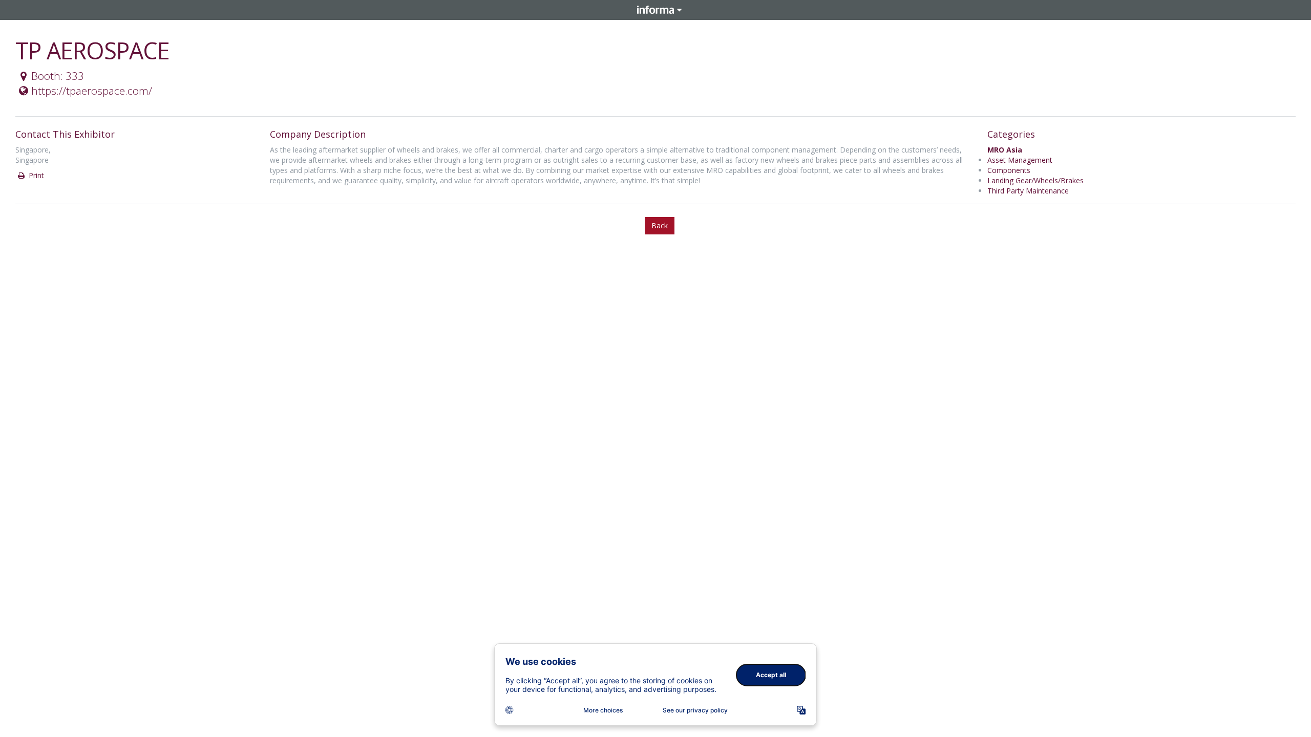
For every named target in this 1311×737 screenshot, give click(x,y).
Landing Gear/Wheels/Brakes (1035, 180)
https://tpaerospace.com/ (91, 90)
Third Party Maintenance (1028, 191)
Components (1008, 170)
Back (659, 225)
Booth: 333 (57, 76)
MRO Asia (1004, 150)
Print (35, 175)
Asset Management (1019, 160)
